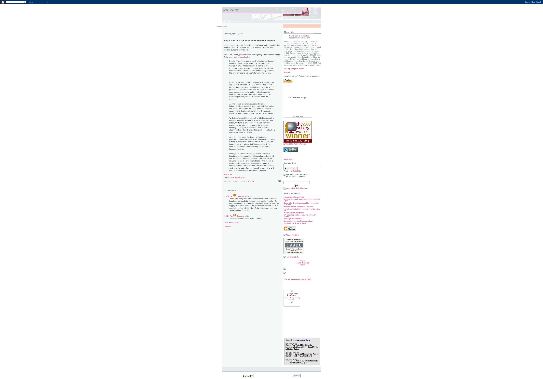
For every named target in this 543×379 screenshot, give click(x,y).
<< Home (227, 227)
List (303, 261)
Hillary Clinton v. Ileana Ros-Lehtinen (298, 207)
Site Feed (287, 72)
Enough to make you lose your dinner (298, 221)
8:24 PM (229, 216)
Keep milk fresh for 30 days (295, 223)
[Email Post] (279, 181)
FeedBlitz (297, 171)
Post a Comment (231, 222)
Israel (243, 177)
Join (301, 265)
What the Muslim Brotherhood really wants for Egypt (302, 200)
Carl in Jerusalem (302, 36)
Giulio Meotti (235, 177)
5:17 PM (251, 181)
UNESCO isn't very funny (294, 213)
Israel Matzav (231, 10)
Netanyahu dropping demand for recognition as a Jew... (301, 204)
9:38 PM (229, 196)
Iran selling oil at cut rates (294, 197)
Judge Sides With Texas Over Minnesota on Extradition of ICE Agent (301, 362)
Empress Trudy (243, 196)
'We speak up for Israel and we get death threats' (300, 216)
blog (290, 294)
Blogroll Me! (288, 159)
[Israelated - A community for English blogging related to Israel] (291, 257)
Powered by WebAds (221, 26)
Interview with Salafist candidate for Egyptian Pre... (302, 210)
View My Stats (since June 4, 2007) (297, 279)
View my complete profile (294, 69)
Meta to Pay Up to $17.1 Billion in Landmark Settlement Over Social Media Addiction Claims (301, 347)
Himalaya (240, 216)
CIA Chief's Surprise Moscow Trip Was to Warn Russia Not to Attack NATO (301, 355)
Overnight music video (293, 219)
